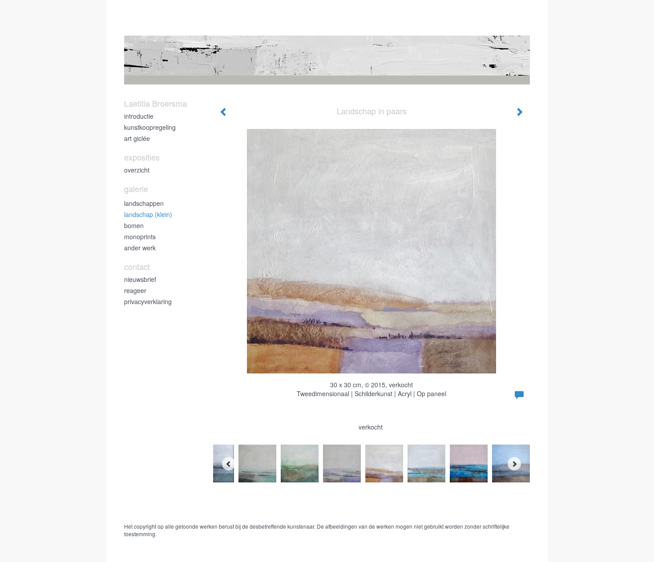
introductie (138, 116)
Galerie (136, 188)
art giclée (137, 138)
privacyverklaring (148, 301)
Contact (137, 266)
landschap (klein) (148, 214)
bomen (134, 225)
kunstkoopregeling (150, 127)
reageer (135, 290)
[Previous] (228, 463)
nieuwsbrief (140, 279)
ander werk (140, 247)
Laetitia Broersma (155, 103)
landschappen (144, 203)
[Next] (514, 463)
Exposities (142, 157)
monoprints (140, 236)
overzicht (136, 169)
